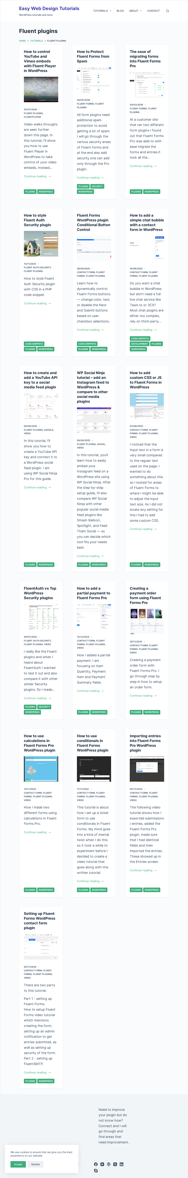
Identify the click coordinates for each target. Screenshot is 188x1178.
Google (48, 429)
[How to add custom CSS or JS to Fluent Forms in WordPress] (147, 406)
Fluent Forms (85, 103)
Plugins (30, 191)
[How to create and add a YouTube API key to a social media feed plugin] (41, 406)
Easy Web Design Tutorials (49, 8)
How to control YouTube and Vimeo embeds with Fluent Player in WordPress (40, 61)
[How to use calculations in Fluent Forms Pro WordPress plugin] (41, 769)
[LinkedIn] (121, 1164)
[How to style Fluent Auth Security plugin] (41, 244)
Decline (35, 1164)
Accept (18, 1164)
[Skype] (96, 1171)
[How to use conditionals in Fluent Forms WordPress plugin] (94, 769)
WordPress (46, 191)
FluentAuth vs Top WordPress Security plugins (40, 593)
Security (97, 186)
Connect (105, 1126)
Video (27, 433)
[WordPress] (109, 1164)
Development (139, 343)
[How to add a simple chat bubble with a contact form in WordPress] (147, 248)
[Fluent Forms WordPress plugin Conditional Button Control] (94, 248)
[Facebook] (96, 1164)
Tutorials (100, 10)
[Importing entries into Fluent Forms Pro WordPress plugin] (147, 769)
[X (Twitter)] (115, 1164)
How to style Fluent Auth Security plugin (37, 220)
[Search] (167, 11)
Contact (153, 10)
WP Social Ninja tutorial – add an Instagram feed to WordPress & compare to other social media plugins (93, 387)
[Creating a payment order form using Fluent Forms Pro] (147, 621)
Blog (120, 10)
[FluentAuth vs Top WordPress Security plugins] (41, 617)
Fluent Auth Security (37, 267)
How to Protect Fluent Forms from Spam (93, 56)
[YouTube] (102, 1164)
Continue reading (35, 177)
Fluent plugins (33, 113)
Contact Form (86, 272)
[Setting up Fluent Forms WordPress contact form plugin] (41, 947)
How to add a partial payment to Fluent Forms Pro (93, 593)
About (133, 10)
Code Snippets (34, 343)
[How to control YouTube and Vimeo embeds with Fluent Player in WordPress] (41, 89)
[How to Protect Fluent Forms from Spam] (94, 80)
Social (101, 444)
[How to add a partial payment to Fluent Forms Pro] (94, 617)
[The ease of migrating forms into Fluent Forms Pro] (147, 85)
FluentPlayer (32, 117)
